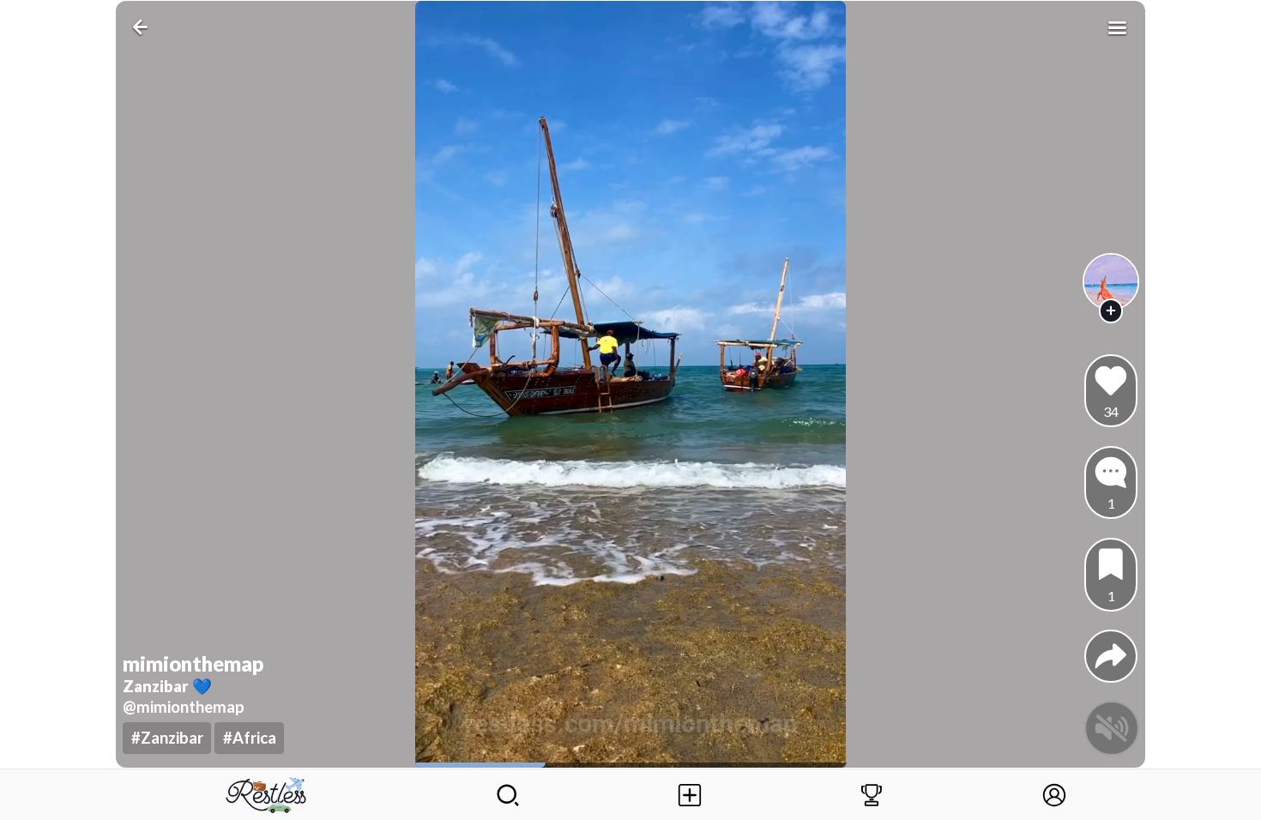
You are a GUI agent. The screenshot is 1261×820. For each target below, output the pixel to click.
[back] (144, 27)
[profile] (1111, 282)
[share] (1110, 656)
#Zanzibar (167, 737)
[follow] (1111, 310)
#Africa (249, 737)
